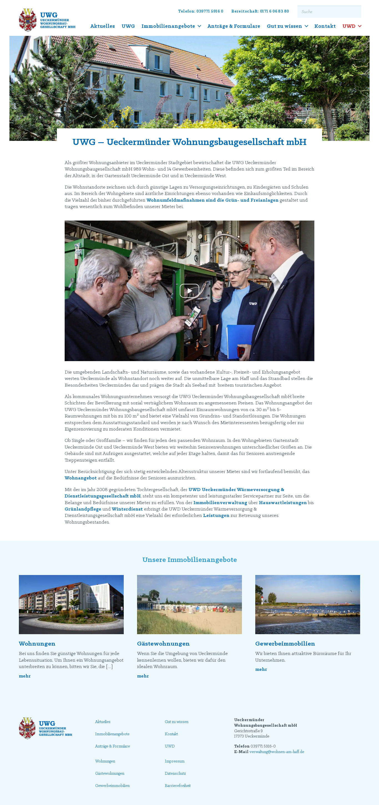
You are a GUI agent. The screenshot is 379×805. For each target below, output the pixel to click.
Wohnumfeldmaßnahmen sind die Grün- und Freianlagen (212, 200)
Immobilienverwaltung (220, 503)
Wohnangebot (81, 478)
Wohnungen (37, 644)
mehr (25, 676)
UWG (128, 26)
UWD (348, 26)
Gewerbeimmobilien (285, 644)
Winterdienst (127, 509)
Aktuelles (102, 26)
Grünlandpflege (83, 509)
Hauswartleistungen (283, 503)
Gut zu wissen (284, 26)
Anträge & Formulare (233, 26)
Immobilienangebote (168, 26)
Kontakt (325, 26)
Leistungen (216, 515)
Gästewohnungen (163, 644)
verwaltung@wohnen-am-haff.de (276, 752)
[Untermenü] (199, 26)
